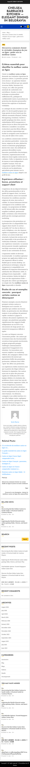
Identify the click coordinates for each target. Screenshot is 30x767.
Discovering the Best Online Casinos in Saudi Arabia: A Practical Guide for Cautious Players (14, 510)
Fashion (4, 670)
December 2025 (6, 627)
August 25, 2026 (7, 744)
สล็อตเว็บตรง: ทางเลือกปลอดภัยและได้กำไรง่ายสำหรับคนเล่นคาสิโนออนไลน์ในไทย (14, 753)
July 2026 (4, 610)
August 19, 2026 (7, 756)
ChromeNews (22, 763)
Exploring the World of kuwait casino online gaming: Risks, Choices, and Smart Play (14, 522)
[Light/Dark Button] (21, 26)
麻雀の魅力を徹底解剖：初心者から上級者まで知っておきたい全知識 (14, 741)
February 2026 (6, 621)
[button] (2, 26)
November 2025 (6, 631)
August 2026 (5, 607)
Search (5, 534)
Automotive (5, 659)
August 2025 (5, 641)
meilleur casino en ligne (10, 173)
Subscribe (28, 26)
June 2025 (4, 648)
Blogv (3, 666)
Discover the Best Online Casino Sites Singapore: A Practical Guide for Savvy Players (13, 575)
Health (4, 673)
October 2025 (5, 634)
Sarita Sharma (7, 57)
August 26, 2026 (7, 514)
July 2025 (4, 644)
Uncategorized (6, 676)
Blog (4, 44)
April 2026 (5, 614)
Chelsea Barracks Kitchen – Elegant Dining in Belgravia (15, 14)
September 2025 (6, 638)
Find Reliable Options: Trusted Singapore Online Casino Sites (14, 716)
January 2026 (5, 624)
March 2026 (5, 617)
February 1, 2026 (17, 57)
